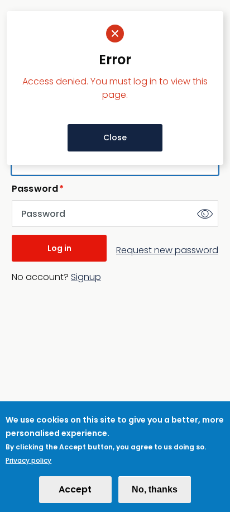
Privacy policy (28, 460)
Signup (86, 277)
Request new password (167, 250)
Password (35, 189)
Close (115, 137)
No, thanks (155, 489)
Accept (75, 489)
